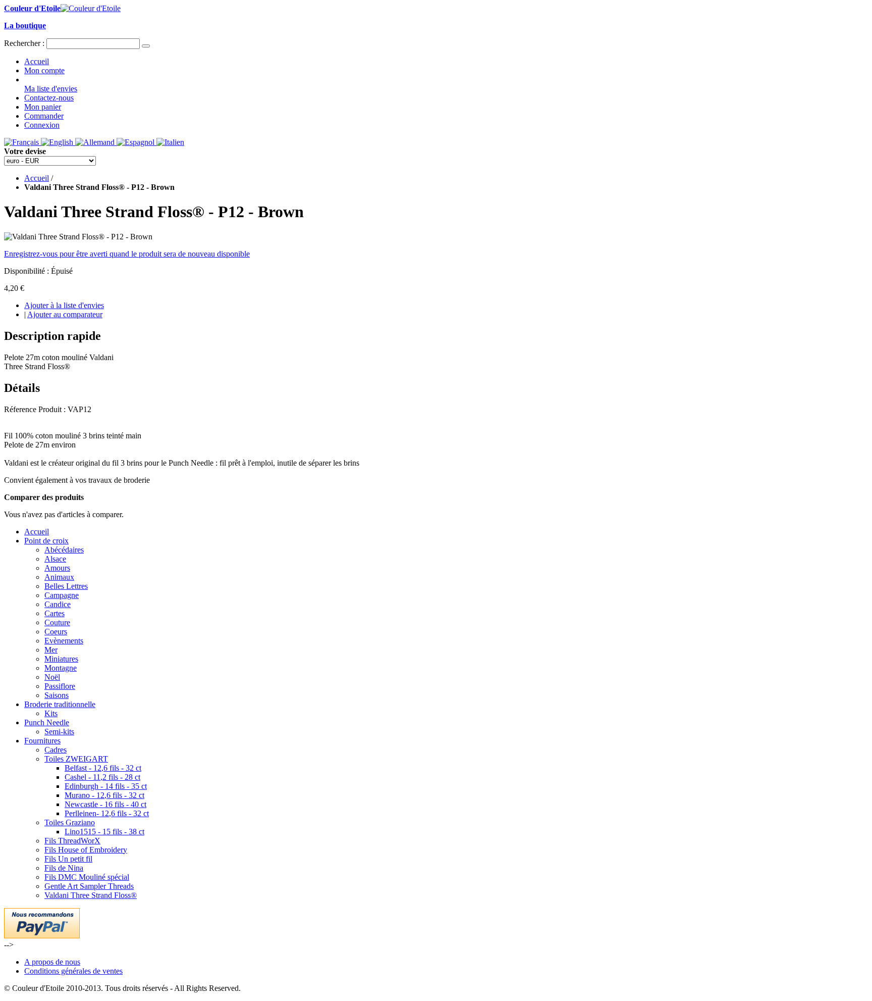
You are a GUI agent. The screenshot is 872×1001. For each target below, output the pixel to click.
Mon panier (42, 107)
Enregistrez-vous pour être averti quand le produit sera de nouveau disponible (127, 253)
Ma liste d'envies (50, 88)
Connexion (42, 125)
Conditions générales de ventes (73, 971)
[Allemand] (96, 142)
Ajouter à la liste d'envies (64, 305)
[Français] (22, 142)
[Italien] (170, 142)
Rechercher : (24, 43)
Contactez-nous (49, 97)
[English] (58, 142)
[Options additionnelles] (42, 935)
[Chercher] (146, 45)
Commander (44, 116)
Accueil (36, 61)
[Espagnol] (136, 142)
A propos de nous (52, 962)
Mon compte (44, 70)
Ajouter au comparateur (64, 314)
